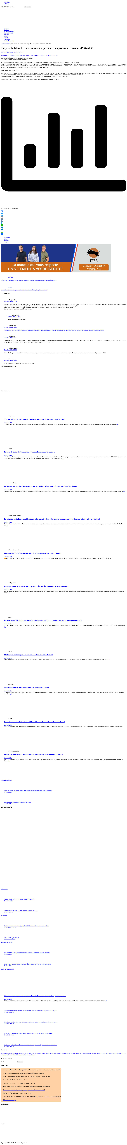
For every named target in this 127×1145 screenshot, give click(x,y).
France (40, 1053)
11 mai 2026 (7, 901)
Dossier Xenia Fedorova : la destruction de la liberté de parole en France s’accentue (33, 754)
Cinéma (6, 36)
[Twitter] (63, 214)
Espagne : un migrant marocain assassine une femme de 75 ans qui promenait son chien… (28, 1033)
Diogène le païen (13, 52)
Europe (37, 1053)
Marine (89, 1053)
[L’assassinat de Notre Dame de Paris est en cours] (11, 799)
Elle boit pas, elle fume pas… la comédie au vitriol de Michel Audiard (28, 655)
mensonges (94, 1053)
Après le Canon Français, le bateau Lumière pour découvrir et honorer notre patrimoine (28, 790)
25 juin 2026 (7, 803)
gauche (43, 1053)
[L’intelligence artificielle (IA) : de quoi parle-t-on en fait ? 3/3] (11, 907)
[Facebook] (63, 212)
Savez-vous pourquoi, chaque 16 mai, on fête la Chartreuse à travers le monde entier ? (27, 964)
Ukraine (14, 1055)
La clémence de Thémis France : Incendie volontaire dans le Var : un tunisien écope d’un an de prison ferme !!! (43, 620)
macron (80, 1053)
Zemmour (26, 1055)
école (30, 1055)
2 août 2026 (7, 422)
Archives (6, 30)
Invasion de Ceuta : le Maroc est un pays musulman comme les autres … (29, 452)
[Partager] (63, 234)
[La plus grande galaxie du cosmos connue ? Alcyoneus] (11, 896)
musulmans (102, 1053)
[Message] (63, 231)
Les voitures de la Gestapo (11, 937)
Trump (9, 1055)
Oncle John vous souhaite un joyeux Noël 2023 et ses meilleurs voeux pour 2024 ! (26, 926)
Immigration (63, 1053)
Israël (72, 1053)
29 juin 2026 (7, 792)
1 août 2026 (7, 999)
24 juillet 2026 (8, 1046)
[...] (118, 424)
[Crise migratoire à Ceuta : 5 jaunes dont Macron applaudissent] (22, 682)
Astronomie (4, 889)
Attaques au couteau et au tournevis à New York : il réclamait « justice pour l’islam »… (35, 996)
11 (13, 1035)
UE (11, 1055)
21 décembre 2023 (9, 927)
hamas (55, 1053)
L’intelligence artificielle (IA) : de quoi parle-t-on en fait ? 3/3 (20, 910)
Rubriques (7, 2)
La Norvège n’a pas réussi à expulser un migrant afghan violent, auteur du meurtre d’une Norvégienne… (41, 486)
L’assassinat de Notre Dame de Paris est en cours (17, 802)
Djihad (34, 1053)
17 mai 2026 (7, 965)
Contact (6, 3)
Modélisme (7, 39)
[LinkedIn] (63, 228)
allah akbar (7, 237)
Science (6, 37)
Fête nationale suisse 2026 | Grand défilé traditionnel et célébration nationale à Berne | (34, 722)
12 (14, 939)
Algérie (6, 1053)
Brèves (20, 52)
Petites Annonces (8, 41)
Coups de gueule (8, 33)
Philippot (115, 1053)
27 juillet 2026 (8, 1023)
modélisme (4, 915)
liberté (77, 1053)
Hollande (59, 1053)
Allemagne (10, 1053)
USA (17, 1055)
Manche (6, 240)
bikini (5, 239)
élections (32, 1055)
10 (15, 927)
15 (12, 901)
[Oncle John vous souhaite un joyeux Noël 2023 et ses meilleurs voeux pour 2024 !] (11, 923)
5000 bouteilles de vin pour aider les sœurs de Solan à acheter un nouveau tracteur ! (27, 952)
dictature (31, 1053)
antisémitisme (16, 1053)
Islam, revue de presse (7, 969)
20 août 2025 (7, 912)
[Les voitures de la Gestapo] (11, 934)
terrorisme (5, 1055)
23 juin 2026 (7, 954)
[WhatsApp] (63, 225)
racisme (121, 1053)
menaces (6, 242)
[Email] (63, 217)
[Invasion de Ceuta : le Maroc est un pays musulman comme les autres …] (22, 447)
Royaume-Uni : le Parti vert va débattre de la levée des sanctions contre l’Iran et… (33, 553)
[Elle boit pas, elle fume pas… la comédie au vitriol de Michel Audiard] (22, 650)
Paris (111, 1053)
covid (23, 1053)
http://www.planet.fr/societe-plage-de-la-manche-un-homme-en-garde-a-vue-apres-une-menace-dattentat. (29, 55)
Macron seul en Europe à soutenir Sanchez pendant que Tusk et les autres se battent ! (34, 419)
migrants (98, 1053)
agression (3, 1053)
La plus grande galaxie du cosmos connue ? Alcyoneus (19, 899)
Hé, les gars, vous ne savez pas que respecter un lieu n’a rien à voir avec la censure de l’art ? (36, 586)
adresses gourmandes (7, 942)
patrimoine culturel (6, 780)
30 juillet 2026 (8, 1012)
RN (124, 1053)
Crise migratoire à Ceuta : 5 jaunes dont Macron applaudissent (26, 687)
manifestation (85, 1053)
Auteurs (6, 28)
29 (12, 803)
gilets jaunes (48, 1053)
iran (67, 1053)
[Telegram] (63, 223)
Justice (74, 1053)
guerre (52, 1053)
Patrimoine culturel (9, 31)
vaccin (20, 1055)
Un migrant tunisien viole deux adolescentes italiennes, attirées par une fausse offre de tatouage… (30, 1022)
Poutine (118, 1053)
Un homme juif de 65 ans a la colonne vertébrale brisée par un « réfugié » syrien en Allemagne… (30, 1045)
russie (2, 1055)
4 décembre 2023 (9, 939)
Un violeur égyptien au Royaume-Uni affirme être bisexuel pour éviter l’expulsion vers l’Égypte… (31, 1010)
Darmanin (27, 1053)
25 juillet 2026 (8, 1035)
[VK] (63, 220)
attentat (20, 1053)
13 (13, 1046)
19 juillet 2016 (5, 52)
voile (23, 1055)
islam (69, 1053)
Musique (6, 34)
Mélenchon (107, 1053)
